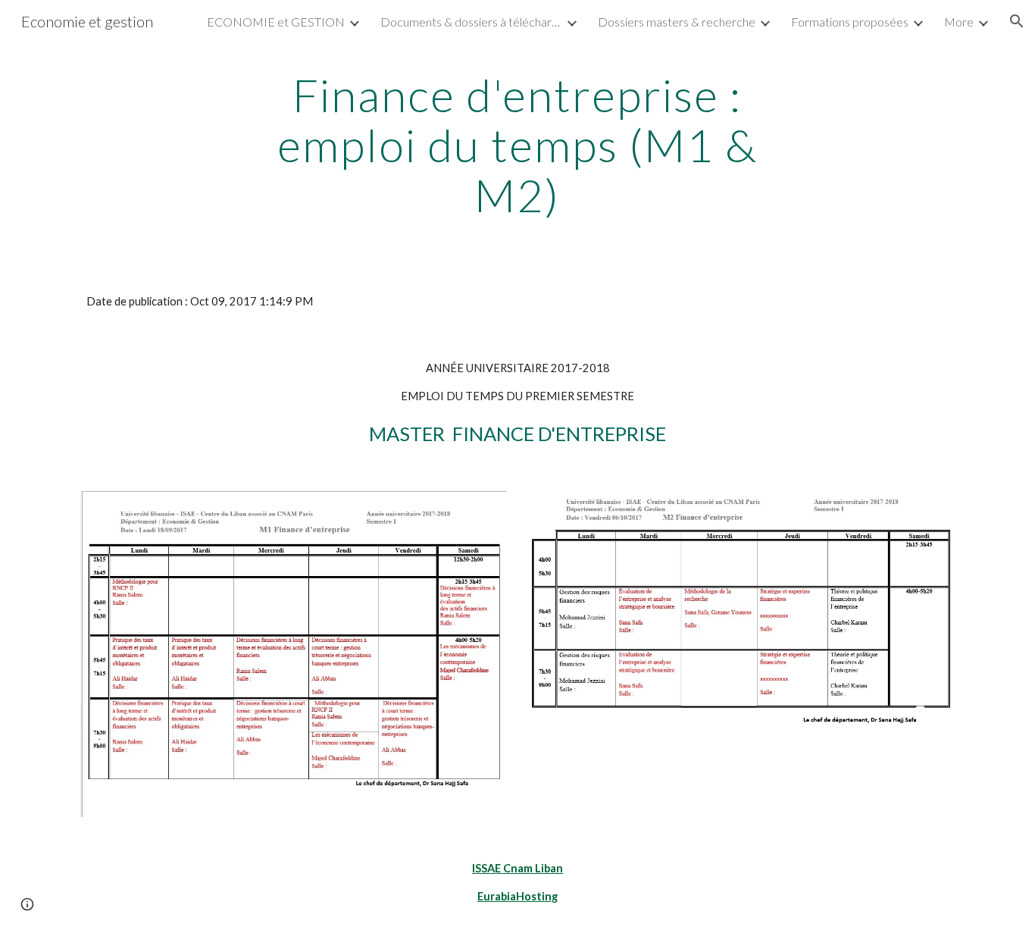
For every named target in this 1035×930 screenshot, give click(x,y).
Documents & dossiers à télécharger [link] (471, 21)
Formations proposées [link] (849, 21)
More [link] (959, 21)
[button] (1017, 21)
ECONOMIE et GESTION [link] (276, 21)
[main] (517, 145)
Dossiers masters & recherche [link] (676, 21)
